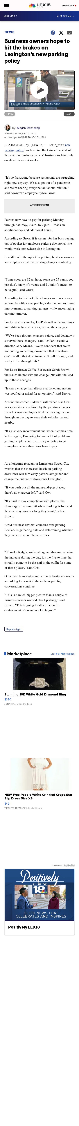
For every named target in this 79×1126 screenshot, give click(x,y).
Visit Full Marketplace (63, 654)
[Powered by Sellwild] (69, 865)
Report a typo (13, 629)
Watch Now (68, 6)
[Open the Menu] (6, 5)
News (9, 32)
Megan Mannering (28, 128)
